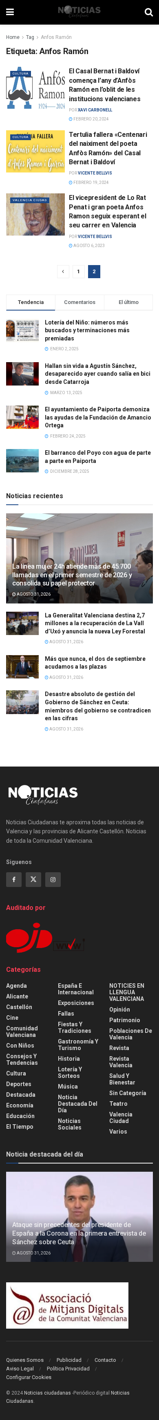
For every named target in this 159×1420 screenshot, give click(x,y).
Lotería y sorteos (70, 1072)
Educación (20, 1116)
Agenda (16, 985)
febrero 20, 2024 (91, 119)
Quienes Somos (25, 1360)
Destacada (20, 1094)
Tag (30, 37)
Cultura (21, 73)
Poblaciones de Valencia (130, 1034)
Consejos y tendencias (22, 1059)
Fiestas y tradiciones (74, 1027)
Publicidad (69, 1360)
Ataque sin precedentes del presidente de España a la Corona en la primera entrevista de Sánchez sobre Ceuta (79, 1233)
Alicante (17, 996)
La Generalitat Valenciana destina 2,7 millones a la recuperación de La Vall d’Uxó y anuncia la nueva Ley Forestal (95, 623)
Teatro (118, 1103)
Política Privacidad (68, 1369)
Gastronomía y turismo (78, 1044)
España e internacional (76, 989)
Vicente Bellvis (95, 173)
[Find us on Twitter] (33, 879)
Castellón (19, 1007)
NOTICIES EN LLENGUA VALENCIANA (126, 992)
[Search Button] (149, 12)
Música (68, 1086)
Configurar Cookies (28, 1377)
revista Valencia (120, 1061)
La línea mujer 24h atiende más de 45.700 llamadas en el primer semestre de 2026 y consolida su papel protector (72, 575)
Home (13, 37)
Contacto (105, 1360)
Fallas (66, 1013)
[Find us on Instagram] (53, 879)
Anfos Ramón (56, 37)
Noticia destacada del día (77, 1104)
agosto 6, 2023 (89, 245)
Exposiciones (76, 1003)
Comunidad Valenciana (22, 1031)
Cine (12, 1017)
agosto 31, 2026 (33, 594)
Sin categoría (127, 1093)
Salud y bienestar (122, 1079)
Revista (119, 1048)
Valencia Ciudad (30, 200)
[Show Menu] (10, 12)
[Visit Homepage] (79, 12)
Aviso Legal (20, 1369)
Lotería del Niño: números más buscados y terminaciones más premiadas (87, 330)
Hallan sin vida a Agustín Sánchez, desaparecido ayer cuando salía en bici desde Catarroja (97, 374)
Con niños (20, 1045)
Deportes (18, 1084)
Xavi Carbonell (95, 110)
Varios (118, 1131)
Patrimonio (124, 1020)
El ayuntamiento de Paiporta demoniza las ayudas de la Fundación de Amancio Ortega (98, 417)
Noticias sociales (70, 1124)
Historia (69, 1058)
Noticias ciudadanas (47, 1393)
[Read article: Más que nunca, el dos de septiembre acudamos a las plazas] (22, 666)
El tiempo (19, 1126)
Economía (19, 1105)
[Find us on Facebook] (14, 879)
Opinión (119, 1009)
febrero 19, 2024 (91, 182)
